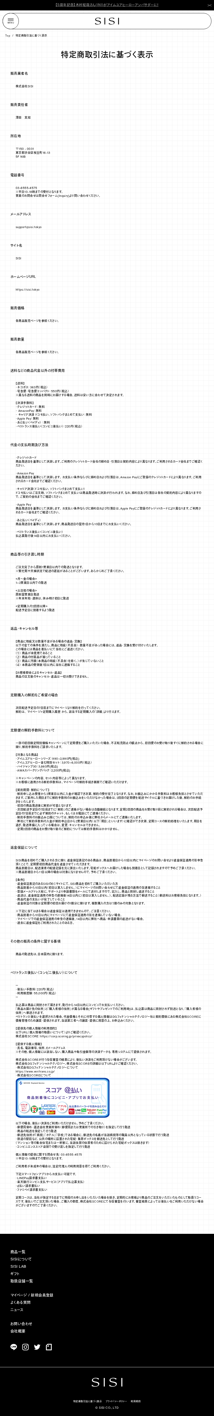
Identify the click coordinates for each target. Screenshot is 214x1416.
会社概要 (18, 1331)
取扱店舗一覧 (21, 1281)
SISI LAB (18, 1267)
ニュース (16, 1310)
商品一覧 (18, 1252)
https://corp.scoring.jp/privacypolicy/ (66, 1036)
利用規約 (136, 1401)
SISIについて (21, 1259)
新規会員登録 (42, 1295)
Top (7, 35)
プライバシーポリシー (116, 1401)
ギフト (15, 1274)
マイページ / (20, 1295)
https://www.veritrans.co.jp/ (35, 1071)
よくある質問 (20, 1303)
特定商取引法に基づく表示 (31, 35)
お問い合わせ (21, 1324)
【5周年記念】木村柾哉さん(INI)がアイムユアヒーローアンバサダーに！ (107, 5)
